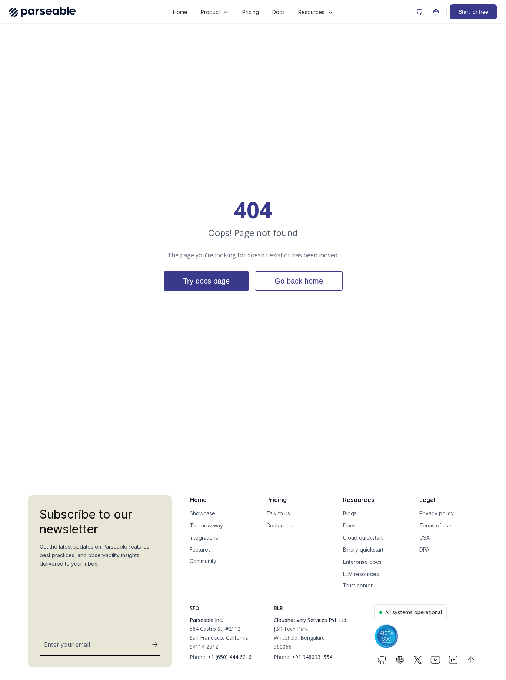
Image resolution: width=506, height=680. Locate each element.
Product (210, 12)
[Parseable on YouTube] (435, 660)
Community (203, 561)
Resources (311, 12)
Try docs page (206, 281)
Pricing (250, 12)
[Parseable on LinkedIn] (453, 660)
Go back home (298, 281)
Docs (278, 12)
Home (180, 12)
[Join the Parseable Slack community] (399, 660)
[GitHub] (419, 11)
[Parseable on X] (417, 660)
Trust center (358, 585)
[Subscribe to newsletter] (155, 644)
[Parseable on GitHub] (381, 660)
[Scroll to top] (470, 660)
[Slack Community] (436, 11)
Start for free (473, 12)
